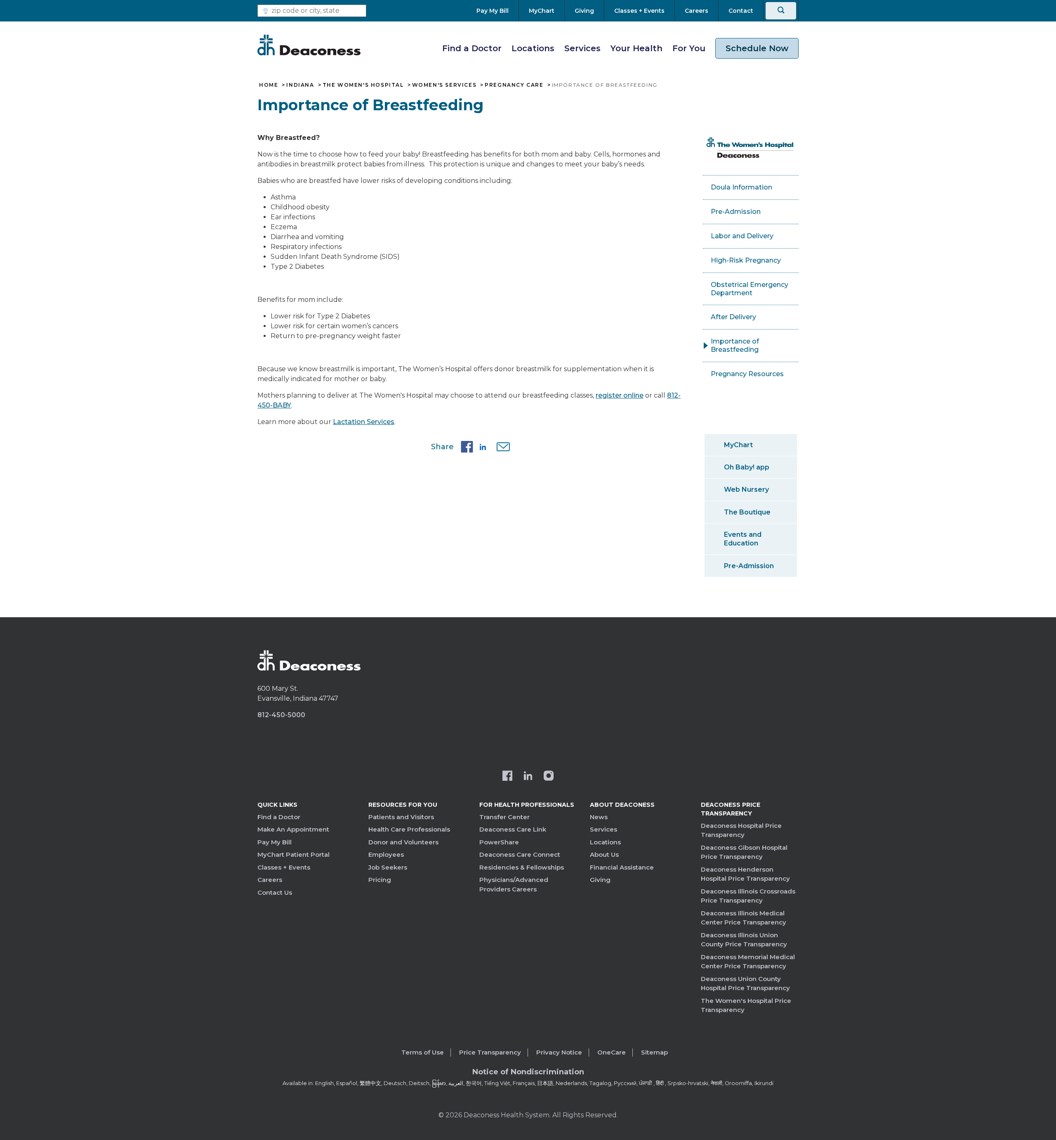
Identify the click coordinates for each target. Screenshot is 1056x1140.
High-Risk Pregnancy (746, 260)
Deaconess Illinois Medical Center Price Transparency (743, 918)
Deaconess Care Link (512, 829)
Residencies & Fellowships (521, 867)
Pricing (379, 880)
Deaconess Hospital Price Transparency (741, 830)
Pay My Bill (274, 842)
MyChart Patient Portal (293, 854)
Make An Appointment (293, 829)
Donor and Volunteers (403, 842)
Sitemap (654, 1052)
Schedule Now (757, 48)
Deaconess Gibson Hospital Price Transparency (744, 852)
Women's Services (444, 85)
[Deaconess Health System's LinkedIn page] (528, 776)
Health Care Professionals (409, 829)
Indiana (300, 85)
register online (620, 395)
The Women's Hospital (363, 85)
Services (582, 48)
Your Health (636, 48)
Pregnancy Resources (747, 374)
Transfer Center (504, 817)
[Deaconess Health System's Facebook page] (507, 776)
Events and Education (742, 539)
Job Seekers (387, 867)
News (599, 817)
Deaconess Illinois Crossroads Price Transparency (748, 896)
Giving (600, 880)
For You (688, 48)
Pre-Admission (736, 212)
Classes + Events (283, 867)
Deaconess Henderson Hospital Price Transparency (745, 874)
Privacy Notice (559, 1052)
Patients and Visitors (401, 817)
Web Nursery (746, 489)
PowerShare (499, 842)
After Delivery (733, 317)
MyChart (738, 445)
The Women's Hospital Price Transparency (746, 1005)
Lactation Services (363, 422)
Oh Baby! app (746, 467)
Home (268, 85)
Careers (269, 880)
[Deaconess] (309, 45)
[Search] (781, 11)
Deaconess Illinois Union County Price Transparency (744, 939)
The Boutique (747, 512)
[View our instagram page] (549, 776)
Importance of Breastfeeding (735, 345)
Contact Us (274, 892)
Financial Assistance (622, 867)
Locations (533, 48)
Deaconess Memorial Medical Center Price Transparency (748, 961)
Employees (386, 854)
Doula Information (741, 187)
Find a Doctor (472, 48)
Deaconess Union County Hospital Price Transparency (745, 983)
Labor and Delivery (742, 236)
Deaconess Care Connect (519, 854)
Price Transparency (490, 1052)
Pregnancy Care (514, 85)
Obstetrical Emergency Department (749, 289)
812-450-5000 (281, 715)
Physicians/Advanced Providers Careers (513, 884)
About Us (604, 854)
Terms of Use (422, 1052)
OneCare (611, 1052)
